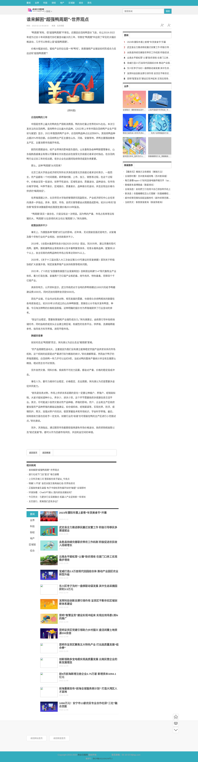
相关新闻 (31, 465)
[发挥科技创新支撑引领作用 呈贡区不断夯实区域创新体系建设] (49, 604)
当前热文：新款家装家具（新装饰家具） (144, 202)
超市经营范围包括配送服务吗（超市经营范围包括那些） (152, 198)
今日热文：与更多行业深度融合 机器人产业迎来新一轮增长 (57, 497)
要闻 (29, 3)
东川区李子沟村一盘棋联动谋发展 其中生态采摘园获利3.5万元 (157, 68)
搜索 (168, 11)
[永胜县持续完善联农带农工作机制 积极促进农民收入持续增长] (49, 545)
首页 (176, 717)
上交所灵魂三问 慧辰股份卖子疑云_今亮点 (49, 479)
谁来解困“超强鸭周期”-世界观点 (44, 470)
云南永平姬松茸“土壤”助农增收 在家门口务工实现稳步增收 (155, 57)
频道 (176, 723)
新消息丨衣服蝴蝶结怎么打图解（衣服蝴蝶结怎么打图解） (153, 193)
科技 (45, 3)
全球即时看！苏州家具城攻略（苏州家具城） (146, 176)
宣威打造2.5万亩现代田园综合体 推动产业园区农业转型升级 (156, 63)
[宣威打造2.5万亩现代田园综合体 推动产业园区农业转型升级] (49, 575)
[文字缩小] (169, 25)
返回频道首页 (59, 738)
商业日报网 (83, 755)
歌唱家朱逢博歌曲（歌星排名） (140, 185)
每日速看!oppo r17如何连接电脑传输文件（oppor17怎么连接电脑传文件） (160, 180)
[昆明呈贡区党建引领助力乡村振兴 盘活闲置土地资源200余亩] (49, 633)
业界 (37, 3)
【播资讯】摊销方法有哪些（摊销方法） (144, 171)
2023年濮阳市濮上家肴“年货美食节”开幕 (83, 512)
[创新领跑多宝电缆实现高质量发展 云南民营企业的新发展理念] (49, 663)
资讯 (89, 3)
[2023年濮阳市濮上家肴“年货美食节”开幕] (49, 516)
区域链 (72, 3)
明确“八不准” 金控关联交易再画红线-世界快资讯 (52, 483)
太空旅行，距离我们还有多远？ (44, 501)
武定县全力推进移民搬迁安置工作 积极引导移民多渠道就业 (155, 47)
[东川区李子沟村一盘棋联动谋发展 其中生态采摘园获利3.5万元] (49, 589)
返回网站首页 (36, 738)
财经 (54, 3)
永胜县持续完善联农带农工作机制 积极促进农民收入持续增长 (156, 52)
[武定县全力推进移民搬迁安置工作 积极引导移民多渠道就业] (49, 531)
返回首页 (33, 453)
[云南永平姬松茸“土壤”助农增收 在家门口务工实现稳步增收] (49, 560)
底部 (176, 730)
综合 (81, 3)
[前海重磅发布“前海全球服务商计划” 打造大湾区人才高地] (49, 692)
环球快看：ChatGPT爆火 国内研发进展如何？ (51, 492)
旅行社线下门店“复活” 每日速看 (44, 474)
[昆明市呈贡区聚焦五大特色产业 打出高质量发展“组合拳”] (49, 648)
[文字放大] (162, 25)
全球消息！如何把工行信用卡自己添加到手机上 (148, 189)
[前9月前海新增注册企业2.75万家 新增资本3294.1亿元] (49, 677)
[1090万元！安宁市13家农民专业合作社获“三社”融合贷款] (49, 707)
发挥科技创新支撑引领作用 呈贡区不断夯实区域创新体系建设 (156, 73)
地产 (62, 3)
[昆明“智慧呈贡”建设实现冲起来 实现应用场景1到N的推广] (49, 619)
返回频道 (46, 453)
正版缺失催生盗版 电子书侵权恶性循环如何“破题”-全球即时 (57, 488)
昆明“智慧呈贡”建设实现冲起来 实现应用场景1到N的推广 (154, 78)
